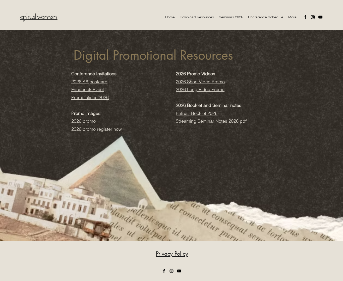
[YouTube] (320, 17)
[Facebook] (305, 17)
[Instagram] (312, 17)
